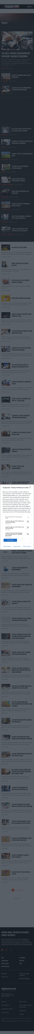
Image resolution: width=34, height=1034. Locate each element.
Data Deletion (7, 546)
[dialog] (17, 517)
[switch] (27, 521)
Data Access (17, 546)
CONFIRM (10, 540)
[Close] (30, 487)
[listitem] (17, 517)
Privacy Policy (27, 546)
